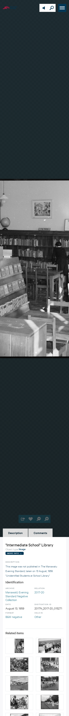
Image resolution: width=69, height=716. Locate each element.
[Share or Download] (23, 519)
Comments (40, 533)
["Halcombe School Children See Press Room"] (50, 665)
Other (37, 616)
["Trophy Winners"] (50, 646)
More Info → (14, 553)
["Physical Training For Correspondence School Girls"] (19, 683)
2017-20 (39, 592)
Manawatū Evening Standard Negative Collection (16, 595)
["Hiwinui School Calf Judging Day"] (50, 683)
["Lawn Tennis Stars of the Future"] (19, 702)
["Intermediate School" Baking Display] (19, 646)
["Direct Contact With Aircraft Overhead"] (19, 665)
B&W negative (13, 616)
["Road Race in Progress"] (50, 702)
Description (15, 533)
